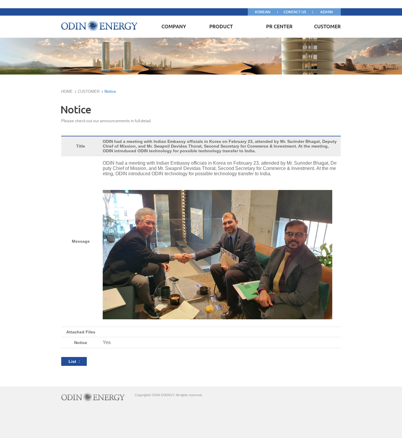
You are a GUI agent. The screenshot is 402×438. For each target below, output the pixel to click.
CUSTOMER (88, 91)
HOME (67, 91)
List (74, 361)
